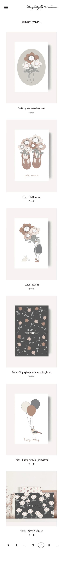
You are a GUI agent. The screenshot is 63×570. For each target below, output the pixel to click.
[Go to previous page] (8, 545)
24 (33, 545)
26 (49, 545)
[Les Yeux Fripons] (42, 7)
